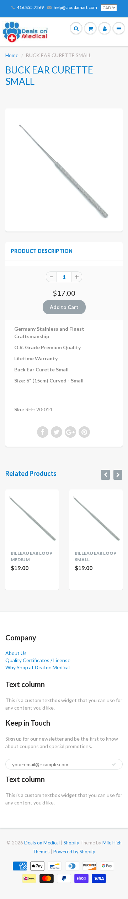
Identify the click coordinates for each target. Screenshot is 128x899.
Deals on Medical (42, 842)
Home (11, 55)
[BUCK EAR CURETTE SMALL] (64, 169)
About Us (16, 653)
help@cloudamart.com (75, 7)
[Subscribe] (113, 764)
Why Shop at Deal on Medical (37, 667)
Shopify (71, 842)
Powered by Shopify (74, 851)
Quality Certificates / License (37, 660)
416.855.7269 (30, 7)
